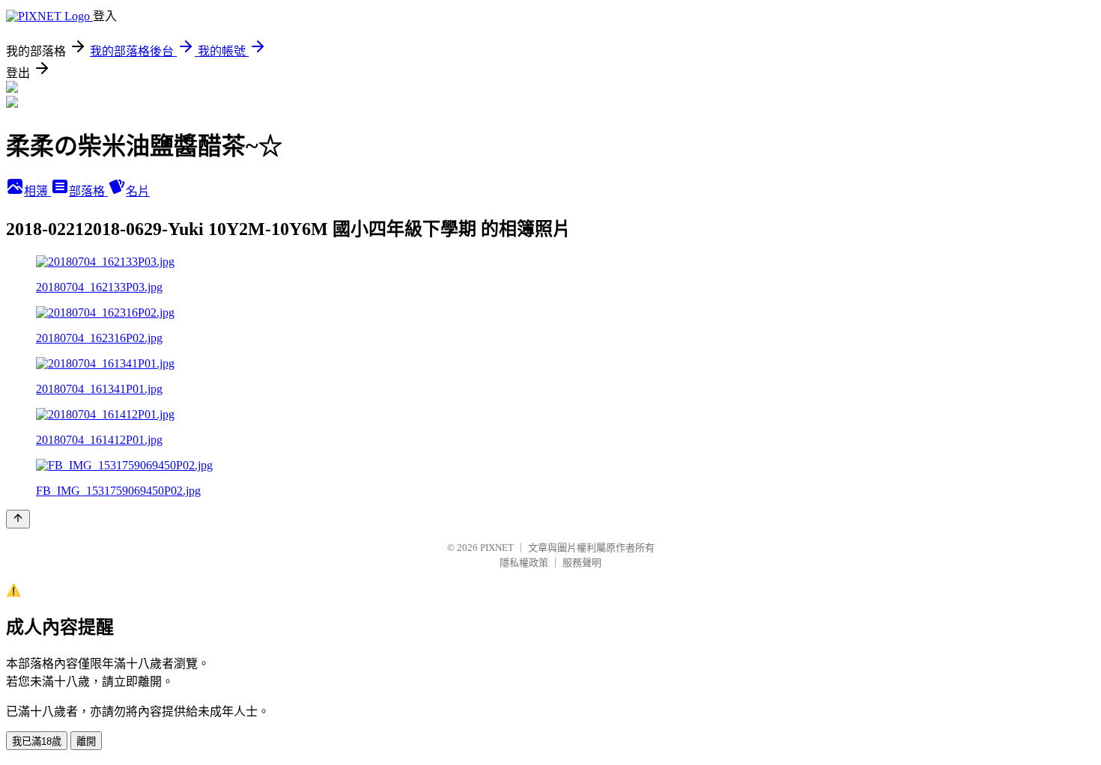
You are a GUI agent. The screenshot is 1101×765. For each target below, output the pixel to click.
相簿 (37, 191)
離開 (86, 741)
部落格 (88, 191)
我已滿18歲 (36, 741)
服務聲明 (581, 562)
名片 (138, 191)
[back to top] (18, 519)
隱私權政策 (524, 562)
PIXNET (497, 547)
